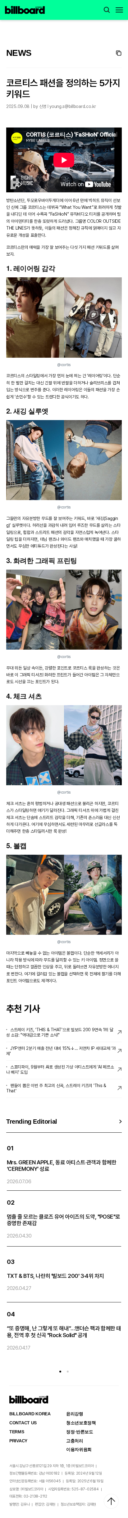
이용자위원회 (79, 1449)
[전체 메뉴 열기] (119, 10)
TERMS (16, 1431)
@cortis (64, 364)
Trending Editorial (31, 1121)
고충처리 (74, 1440)
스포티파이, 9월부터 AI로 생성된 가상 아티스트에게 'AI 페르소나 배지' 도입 (60, 1069)
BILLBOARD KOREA (30, 1413)
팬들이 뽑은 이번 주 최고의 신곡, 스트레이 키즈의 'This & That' (56, 1088)
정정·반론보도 (79, 1431)
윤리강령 (74, 1413)
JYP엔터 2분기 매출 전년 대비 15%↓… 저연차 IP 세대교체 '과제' (61, 1051)
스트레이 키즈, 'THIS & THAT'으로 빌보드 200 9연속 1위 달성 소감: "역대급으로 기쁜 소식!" (59, 1032)
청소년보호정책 (81, 1422)
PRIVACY (18, 1440)
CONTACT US (23, 1422)
